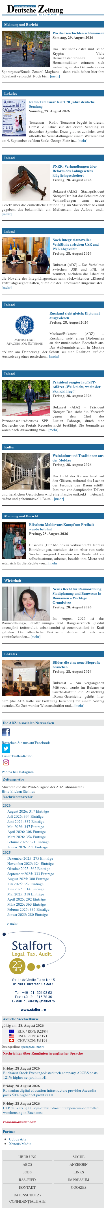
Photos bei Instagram (18, 771)
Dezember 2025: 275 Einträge (30, 858)
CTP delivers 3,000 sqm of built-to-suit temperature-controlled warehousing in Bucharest (51, 1110)
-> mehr (12, 923)
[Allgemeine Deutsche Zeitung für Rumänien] (40, 10)
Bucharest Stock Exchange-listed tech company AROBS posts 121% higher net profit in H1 (50, 1075)
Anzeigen (79, 1164)
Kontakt (27, 1187)
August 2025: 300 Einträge (28, 878)
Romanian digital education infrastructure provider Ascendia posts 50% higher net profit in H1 (49, 1092)
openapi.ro (28, 1046)
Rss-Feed (27, 1179)
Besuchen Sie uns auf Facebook (26, 742)
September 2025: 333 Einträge (30, 873)
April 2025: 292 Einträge (26, 899)
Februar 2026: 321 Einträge (28, 842)
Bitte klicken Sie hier (18, 791)
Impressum (78, 1179)
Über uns (27, 1156)
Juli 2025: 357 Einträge (25, 884)
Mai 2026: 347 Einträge (25, 826)
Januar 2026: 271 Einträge (27, 847)
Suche (79, 1156)
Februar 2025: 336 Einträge (28, 909)
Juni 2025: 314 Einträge (25, 889)
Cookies (78, 1187)
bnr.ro (40, 1046)
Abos (27, 1164)
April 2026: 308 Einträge (26, 831)
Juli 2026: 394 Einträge (25, 816)
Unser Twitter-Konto (17, 755)
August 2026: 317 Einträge (28, 811)
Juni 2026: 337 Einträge (25, 821)
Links (78, 1172)
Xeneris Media (20, 1143)
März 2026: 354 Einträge (26, 836)
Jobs (27, 1172)
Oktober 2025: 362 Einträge (28, 868)
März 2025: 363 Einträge (26, 904)
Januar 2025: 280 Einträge (27, 914)
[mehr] (54, 76)
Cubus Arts (17, 1139)
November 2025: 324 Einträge (30, 863)
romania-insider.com (19, 1121)
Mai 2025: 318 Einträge (25, 894)
